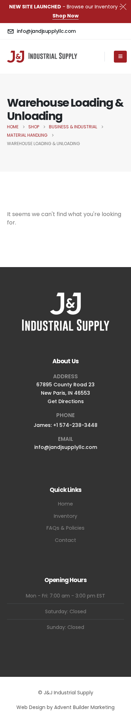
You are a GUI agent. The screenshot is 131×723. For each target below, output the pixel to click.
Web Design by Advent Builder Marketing (65, 707)
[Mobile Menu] (120, 57)
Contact (65, 540)
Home (65, 503)
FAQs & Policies (65, 527)
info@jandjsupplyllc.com (65, 447)
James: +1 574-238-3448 (65, 425)
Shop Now (65, 15)
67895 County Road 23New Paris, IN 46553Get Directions (65, 393)
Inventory (65, 516)
